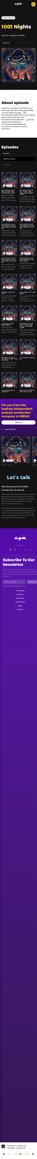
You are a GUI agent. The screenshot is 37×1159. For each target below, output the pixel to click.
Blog (20, 606)
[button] (34, 4)
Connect (20, 609)
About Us (20, 594)
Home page (20, 590)
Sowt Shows (20, 598)
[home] (18, 3)
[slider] (10, 1154)
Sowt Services (20, 602)
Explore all (18, 422)
